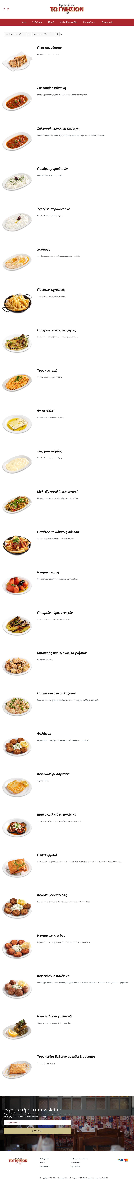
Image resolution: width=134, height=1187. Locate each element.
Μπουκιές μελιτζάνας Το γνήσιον (62, 653)
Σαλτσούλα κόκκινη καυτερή (58, 128)
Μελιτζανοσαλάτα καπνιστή (57, 491)
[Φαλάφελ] (17, 733)
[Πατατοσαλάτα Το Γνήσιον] (17, 693)
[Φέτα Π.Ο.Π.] (17, 410)
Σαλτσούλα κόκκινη (51, 88)
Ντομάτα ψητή (48, 572)
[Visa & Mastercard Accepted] (123, 1158)
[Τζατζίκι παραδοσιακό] (17, 208)
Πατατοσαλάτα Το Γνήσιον (56, 693)
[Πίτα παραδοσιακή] (17, 47)
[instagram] (8, 9)
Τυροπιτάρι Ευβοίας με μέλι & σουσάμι (66, 1057)
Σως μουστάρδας (49, 451)
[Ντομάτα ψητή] (17, 572)
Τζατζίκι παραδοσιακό (53, 209)
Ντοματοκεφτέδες (51, 935)
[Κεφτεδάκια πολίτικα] (17, 975)
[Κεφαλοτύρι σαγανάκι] (17, 773)
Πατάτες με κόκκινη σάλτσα (58, 532)
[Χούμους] (17, 249)
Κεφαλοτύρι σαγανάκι (53, 774)
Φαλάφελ (44, 734)
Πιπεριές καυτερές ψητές (56, 330)
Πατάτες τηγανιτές (51, 290)
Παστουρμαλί (47, 855)
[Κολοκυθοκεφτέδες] (17, 895)
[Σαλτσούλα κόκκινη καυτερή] (17, 128)
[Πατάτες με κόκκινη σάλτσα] (17, 531)
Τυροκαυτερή (47, 370)
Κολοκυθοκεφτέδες (52, 895)
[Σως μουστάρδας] (17, 451)
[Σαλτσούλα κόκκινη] (17, 87)
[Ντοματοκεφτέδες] (17, 935)
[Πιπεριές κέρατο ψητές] (17, 612)
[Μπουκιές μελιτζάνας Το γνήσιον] (17, 652)
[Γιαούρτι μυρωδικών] (17, 168)
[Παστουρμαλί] (17, 854)
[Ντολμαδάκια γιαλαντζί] (17, 1016)
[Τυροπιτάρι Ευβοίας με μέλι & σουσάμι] (17, 1056)
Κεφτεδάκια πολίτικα (53, 976)
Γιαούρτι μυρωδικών (52, 169)
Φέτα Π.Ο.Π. (46, 411)
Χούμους (43, 249)
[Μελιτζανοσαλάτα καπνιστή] (17, 491)
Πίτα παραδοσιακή (51, 48)
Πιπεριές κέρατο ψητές (55, 613)
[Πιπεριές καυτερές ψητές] (17, 330)
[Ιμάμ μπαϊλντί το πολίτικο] (17, 814)
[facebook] (4, 9)
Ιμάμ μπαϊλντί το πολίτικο (56, 814)
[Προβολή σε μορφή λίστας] (62, 34)
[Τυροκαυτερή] (17, 370)
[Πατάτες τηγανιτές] (17, 289)
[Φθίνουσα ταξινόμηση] (29, 34)
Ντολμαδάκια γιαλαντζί (54, 1016)
